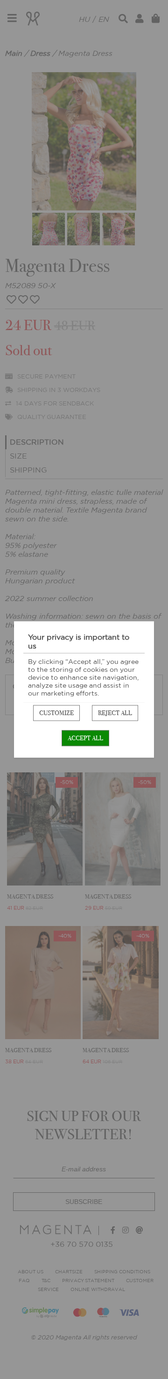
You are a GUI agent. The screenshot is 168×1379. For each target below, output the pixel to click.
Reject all (115, 713)
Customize (56, 713)
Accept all (85, 738)
